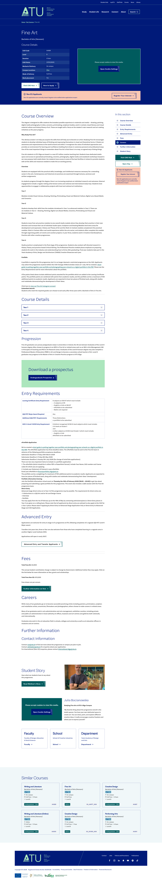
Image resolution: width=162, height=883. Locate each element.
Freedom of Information (91, 869)
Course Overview (126, 120)
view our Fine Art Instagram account (43, 286)
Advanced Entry (126, 133)
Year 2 (25, 315)
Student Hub (104, 2)
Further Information (127, 147)
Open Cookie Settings (42, 712)
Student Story (125, 151)
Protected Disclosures (105, 869)
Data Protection (78, 869)
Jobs (110, 855)
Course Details (125, 125)
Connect (115, 12)
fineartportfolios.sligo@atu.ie (48, 471)
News (132, 2)
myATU (112, 2)
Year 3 (25, 323)
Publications (135, 855)
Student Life (94, 12)
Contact (104, 855)
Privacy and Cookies (66, 869)
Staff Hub (119, 2)
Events (127, 2)
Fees (122, 138)
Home (23, 22)
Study (84, 12)
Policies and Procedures (122, 855)
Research (105, 12)
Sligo (47, 70)
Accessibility (56, 869)
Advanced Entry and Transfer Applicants (41, 544)
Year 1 (25, 307)
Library (138, 2)
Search (133, 12)
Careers (123, 142)
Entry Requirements (127, 129)
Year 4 (25, 330)
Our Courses (30, 22)
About (123, 12)
